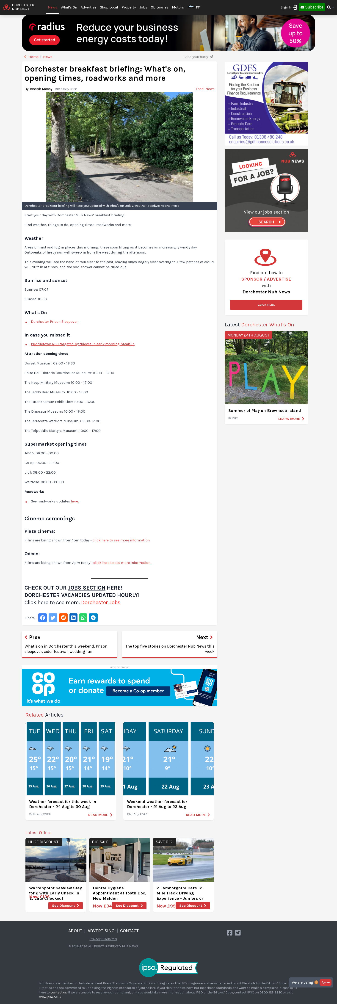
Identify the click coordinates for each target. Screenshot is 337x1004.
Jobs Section (86, 588)
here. (75, 501)
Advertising (101, 930)
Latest (259, 324)
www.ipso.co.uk (50, 997)
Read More (98, 815)
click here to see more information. (121, 540)
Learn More (289, 418)
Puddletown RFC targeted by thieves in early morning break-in (83, 344)
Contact (129, 930)
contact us (58, 992)
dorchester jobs (100, 602)
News (52, 7)
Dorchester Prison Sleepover (54, 321)
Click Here (266, 305)
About (75, 930)
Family (233, 418)
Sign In (286, 7)
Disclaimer (109, 939)
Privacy (95, 939)
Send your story (196, 57)
